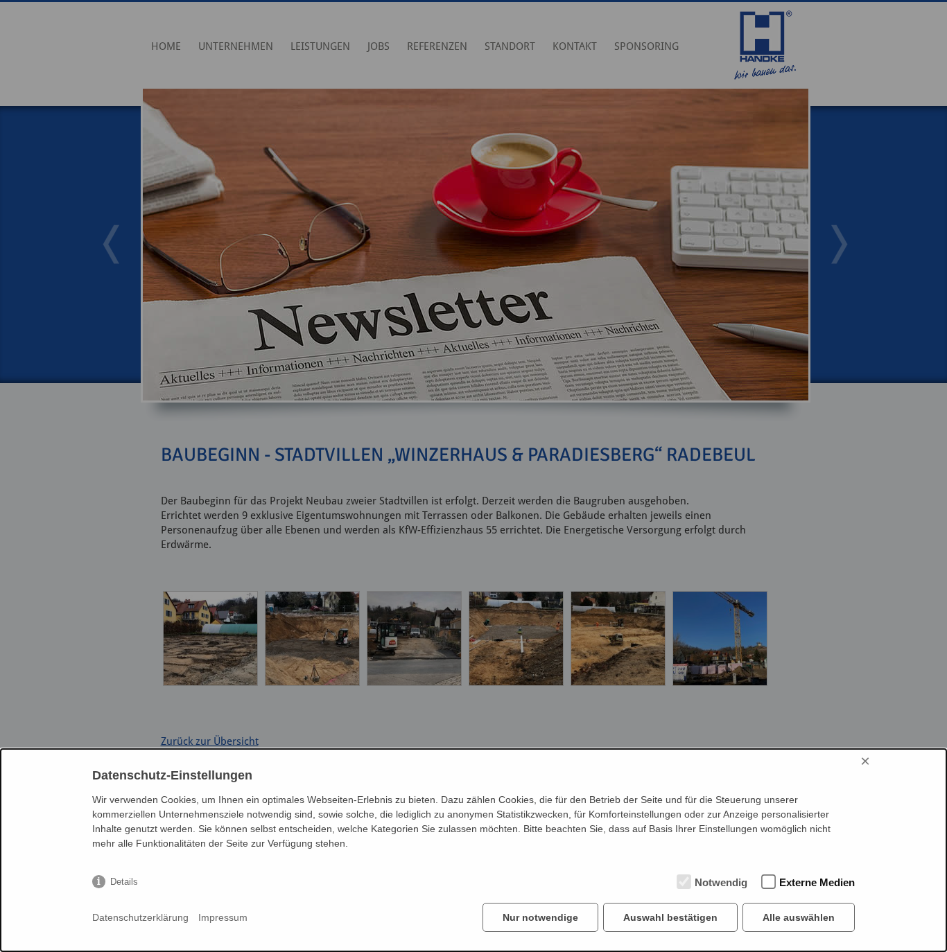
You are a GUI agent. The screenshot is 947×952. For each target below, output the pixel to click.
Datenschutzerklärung (140, 917)
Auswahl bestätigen (670, 917)
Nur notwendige (540, 917)
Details (124, 881)
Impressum (222, 917)
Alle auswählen (799, 917)
